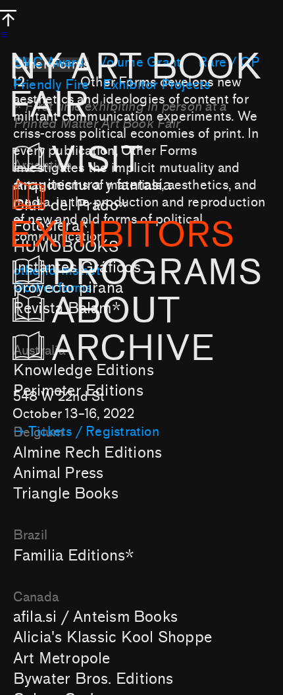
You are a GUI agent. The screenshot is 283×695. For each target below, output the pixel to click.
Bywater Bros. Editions (93, 679)
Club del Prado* (70, 205)
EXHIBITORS (121, 235)
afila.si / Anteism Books (95, 617)
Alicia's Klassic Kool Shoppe (112, 637)
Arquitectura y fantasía (92, 185)
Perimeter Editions (78, 391)
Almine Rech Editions (87, 453)
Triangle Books (65, 493)
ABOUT (115, 311)
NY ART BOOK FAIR (135, 86)
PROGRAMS (156, 273)
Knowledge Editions (83, 370)
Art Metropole (62, 658)
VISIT (114, 160)
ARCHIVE (136, 348)
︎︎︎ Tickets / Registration (86, 432)
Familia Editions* (74, 555)
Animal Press (58, 473)
